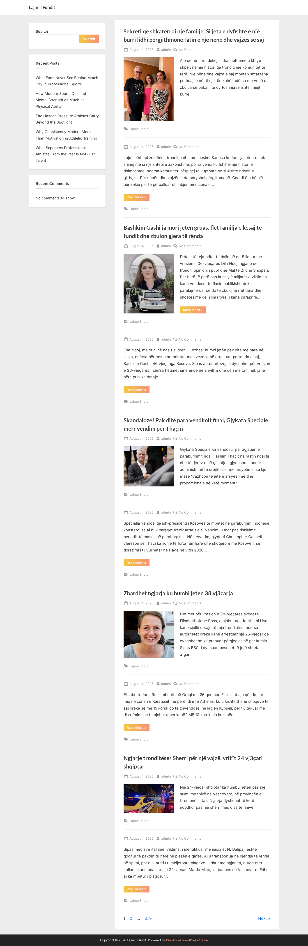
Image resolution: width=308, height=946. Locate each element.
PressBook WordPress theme (187, 940)
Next (262, 918)
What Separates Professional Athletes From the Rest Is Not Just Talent (65, 154)
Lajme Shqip (139, 129)
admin (166, 49)
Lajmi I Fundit (42, 7)
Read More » (136, 197)
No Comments (190, 49)
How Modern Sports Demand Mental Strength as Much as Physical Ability (61, 100)
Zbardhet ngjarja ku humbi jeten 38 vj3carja (178, 593)
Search (42, 31)
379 (148, 918)
